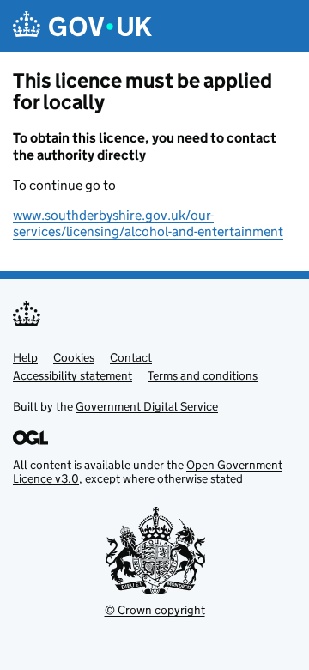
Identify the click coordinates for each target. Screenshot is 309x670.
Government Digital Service (147, 406)
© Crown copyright (155, 610)
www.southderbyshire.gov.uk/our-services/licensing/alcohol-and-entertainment (148, 223)
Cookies (73, 357)
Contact (131, 357)
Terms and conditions (203, 375)
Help (25, 357)
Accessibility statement (72, 375)
